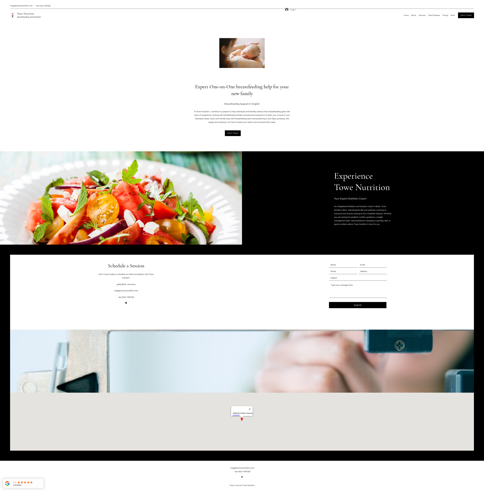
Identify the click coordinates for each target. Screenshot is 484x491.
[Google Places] (126, 303)
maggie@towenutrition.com (21, 6)
